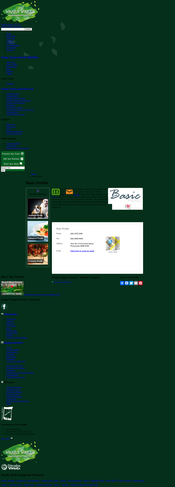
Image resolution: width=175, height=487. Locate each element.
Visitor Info (10, 36)
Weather (9, 71)
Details (62, 195)
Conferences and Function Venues (20, 110)
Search (9, 347)
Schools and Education (15, 103)
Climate (9, 74)
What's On (10, 38)
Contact (4, 485)
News (8, 129)
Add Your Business (14, 387)
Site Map (65, 485)
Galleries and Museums (15, 98)
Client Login (11, 146)
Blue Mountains (33, 480)
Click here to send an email (82, 251)
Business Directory (13, 342)
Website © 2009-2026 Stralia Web (84, 485)
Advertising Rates (13, 143)
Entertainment (11, 96)
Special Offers (12, 333)
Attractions (10, 43)
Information (10, 314)
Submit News (29, 485)
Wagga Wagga (138, 480)
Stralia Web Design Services (17, 148)
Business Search (12, 93)
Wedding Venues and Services (18, 100)
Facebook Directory (14, 134)
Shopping (10, 50)
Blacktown (21, 480)
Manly (56, 480)
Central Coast (46, 480)
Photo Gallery (11, 64)
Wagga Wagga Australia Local (17, 88)
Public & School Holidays (16, 337)
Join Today (6, 438)
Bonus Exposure (13, 394)
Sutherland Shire (97, 480)
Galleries (9, 41)
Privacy (57, 485)
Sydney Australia (124, 480)
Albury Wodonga (8, 480)
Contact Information (14, 396)
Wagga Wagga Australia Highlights (19, 57)
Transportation (12, 112)
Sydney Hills (110, 480)
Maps (8, 69)
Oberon (63, 480)
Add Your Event (12, 389)
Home (8, 34)
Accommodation (13, 45)
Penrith (86, 480)
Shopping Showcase (14, 131)
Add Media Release (14, 392)
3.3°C (11, 25)
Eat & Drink (11, 47)
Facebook (10, 84)
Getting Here (11, 67)
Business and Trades (14, 107)
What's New (11, 127)
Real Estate (10, 105)
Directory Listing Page (62, 282)
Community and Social (15, 114)
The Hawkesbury (75, 480)
